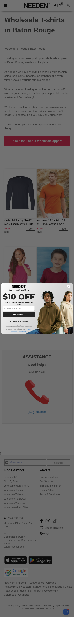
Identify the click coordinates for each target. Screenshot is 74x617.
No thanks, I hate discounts (18, 321)
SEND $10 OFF (18, 314)
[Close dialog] (68, 286)
